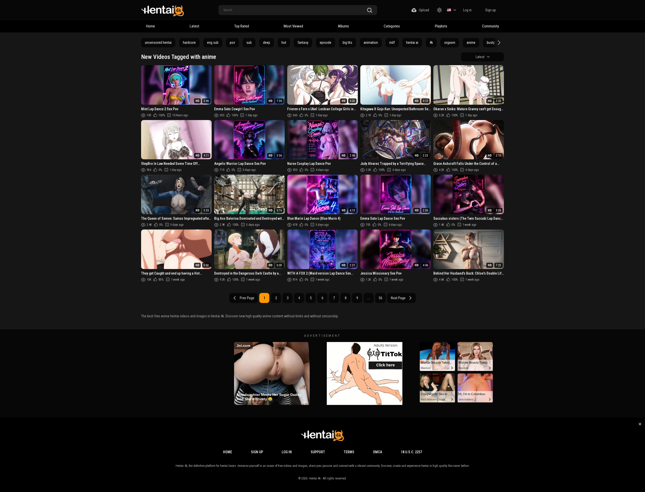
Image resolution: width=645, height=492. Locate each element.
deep (266, 43)
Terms (349, 452)
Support (318, 452)
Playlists (441, 26)
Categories (392, 26)
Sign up (490, 10)
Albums (343, 26)
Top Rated (241, 26)
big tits (347, 43)
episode (325, 43)
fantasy (303, 43)
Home (150, 26)
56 (380, 298)
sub (249, 43)
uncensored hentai (158, 43)
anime (471, 43)
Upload (424, 10)
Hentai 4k (315, 478)
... (368, 298)
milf (392, 43)
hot (283, 43)
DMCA (377, 452)
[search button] (369, 10)
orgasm (449, 43)
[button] (498, 42)
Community (490, 26)
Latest (194, 26)
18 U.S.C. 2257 (411, 452)
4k (431, 43)
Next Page (398, 298)
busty (491, 43)
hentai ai (412, 43)
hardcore (189, 43)
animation (371, 43)
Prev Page (247, 298)
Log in (467, 10)
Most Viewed (293, 26)
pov (232, 43)
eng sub (212, 43)
